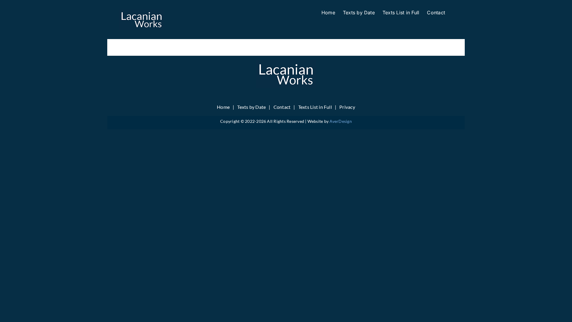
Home (223, 107)
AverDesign (340, 121)
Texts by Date (251, 107)
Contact (282, 107)
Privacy (347, 107)
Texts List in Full (315, 107)
